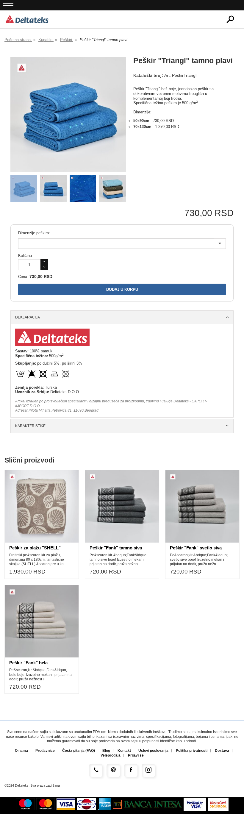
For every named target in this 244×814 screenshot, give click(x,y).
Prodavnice (45, 750)
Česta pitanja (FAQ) (78, 750)
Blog (106, 750)
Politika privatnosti (191, 750)
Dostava (222, 750)
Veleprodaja (111, 755)
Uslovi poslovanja (153, 750)
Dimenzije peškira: (34, 233)
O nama (21, 750)
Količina (25, 255)
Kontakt (124, 750)
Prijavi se (136, 755)
